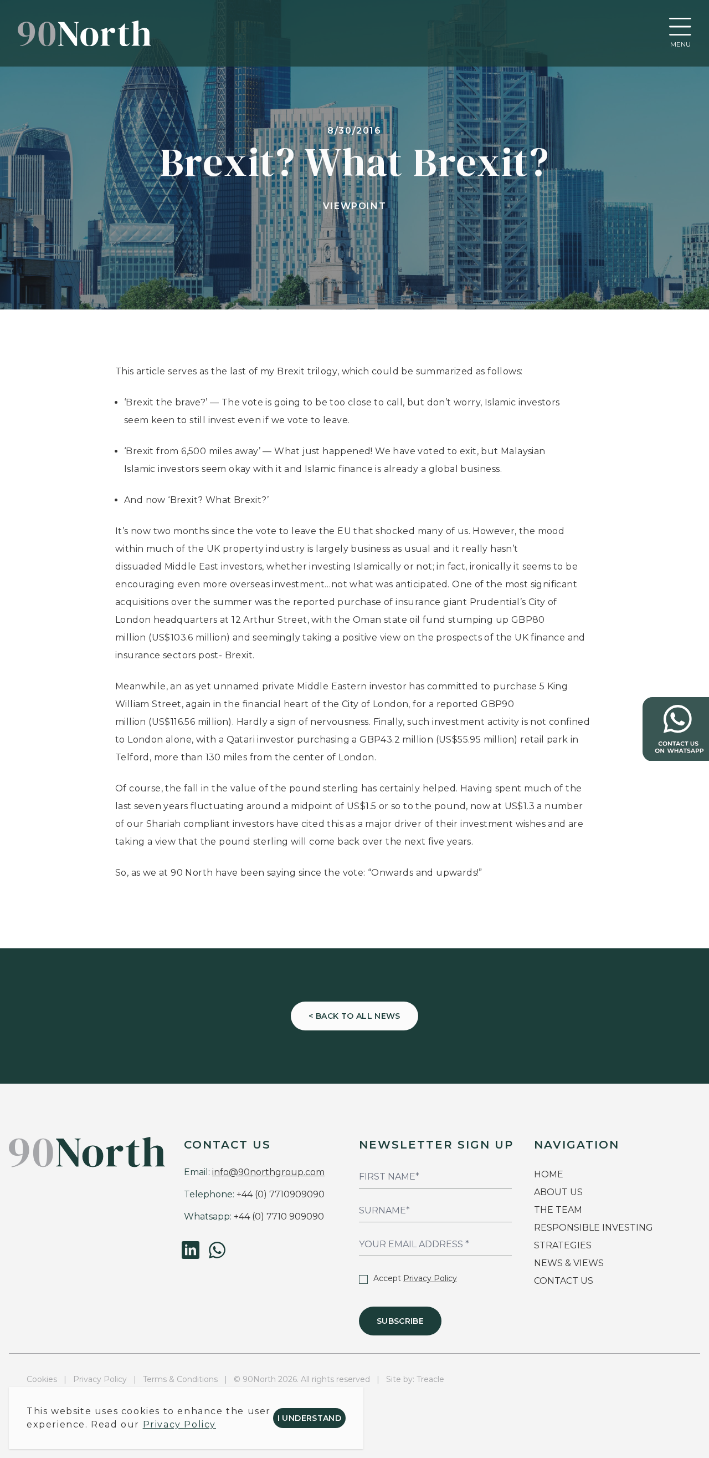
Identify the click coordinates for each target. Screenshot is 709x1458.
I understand (309, 1418)
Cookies (42, 1379)
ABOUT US (558, 1192)
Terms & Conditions (180, 1379)
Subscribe (400, 1321)
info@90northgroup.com (268, 1172)
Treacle (430, 1379)
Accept (415, 1278)
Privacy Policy (430, 1278)
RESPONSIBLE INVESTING (593, 1227)
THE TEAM (559, 1210)
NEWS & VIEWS (569, 1263)
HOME (548, 1174)
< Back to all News (354, 1016)
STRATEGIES (563, 1245)
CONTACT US (563, 1281)
